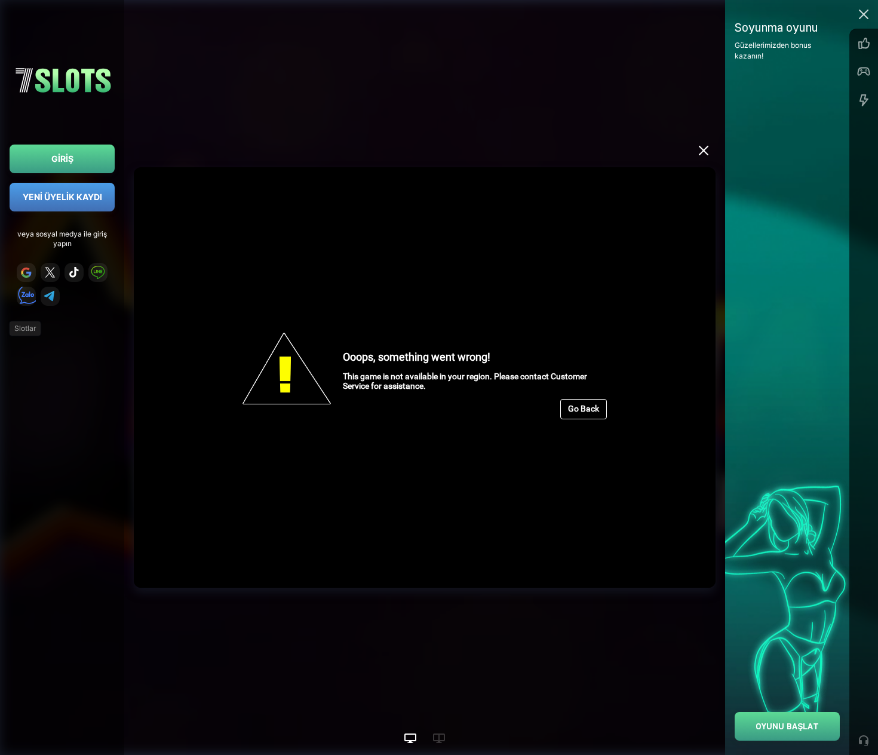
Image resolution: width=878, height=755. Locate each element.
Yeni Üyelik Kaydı (62, 197)
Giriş (62, 159)
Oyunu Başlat (787, 726)
